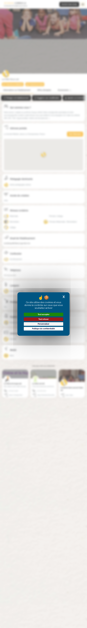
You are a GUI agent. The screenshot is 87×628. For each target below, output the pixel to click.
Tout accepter (43, 314)
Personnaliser (43, 324)
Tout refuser (43, 319)
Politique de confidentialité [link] (43, 329)
